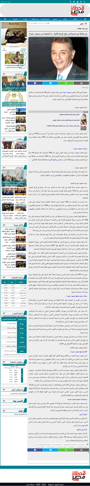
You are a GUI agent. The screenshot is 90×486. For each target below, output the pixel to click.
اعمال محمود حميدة (57, 444)
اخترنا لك (19, 167)
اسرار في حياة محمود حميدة (70, 444)
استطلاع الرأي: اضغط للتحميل (19, 393)
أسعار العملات (17, 277)
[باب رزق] (14, 58)
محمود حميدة (66, 92)
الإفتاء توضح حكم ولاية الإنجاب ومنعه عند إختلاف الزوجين (66, 120)
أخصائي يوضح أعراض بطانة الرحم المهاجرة (69, 114)
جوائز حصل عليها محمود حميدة (77, 296)
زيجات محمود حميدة (80, 148)
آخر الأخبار (19, 73)
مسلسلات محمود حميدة (82, 446)
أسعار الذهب (17, 313)
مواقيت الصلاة (16, 361)
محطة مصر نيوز (40, 446)
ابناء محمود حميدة (50, 446)
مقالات (20, 138)
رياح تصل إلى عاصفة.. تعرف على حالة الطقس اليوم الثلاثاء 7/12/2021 (62, 126)
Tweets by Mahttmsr (20, 414)
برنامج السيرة (52, 159)
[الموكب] (14, 34)
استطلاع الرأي (17, 389)
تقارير (81, 23)
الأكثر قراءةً (18, 224)
